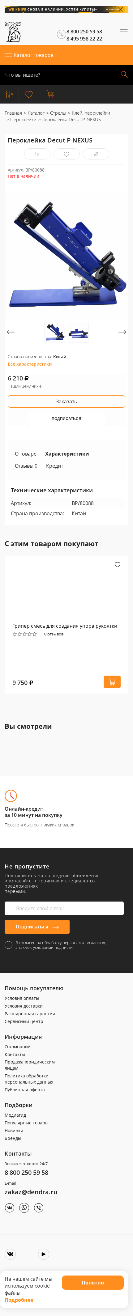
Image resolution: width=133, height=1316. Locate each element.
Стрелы (57, 113)
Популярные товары (27, 1123)
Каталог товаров (34, 55)
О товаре (25, 453)
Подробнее (19, 1300)
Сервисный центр (24, 1021)
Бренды (13, 1138)
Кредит (54, 465)
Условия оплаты (22, 998)
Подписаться (32, 926)
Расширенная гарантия (30, 1014)
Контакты (15, 1054)
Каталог (35, 113)
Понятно (93, 1282)
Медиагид (15, 1115)
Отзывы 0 (26, 465)
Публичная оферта (25, 1090)
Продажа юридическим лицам (30, 1065)
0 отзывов (53, 634)
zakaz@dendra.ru (31, 1192)
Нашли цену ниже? (25, 386)
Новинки (14, 1130)
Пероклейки (22, 119)
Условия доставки (24, 1006)
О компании (18, 1047)
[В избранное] (67, 154)
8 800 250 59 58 (26, 1172)
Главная (13, 113)
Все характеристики (30, 364)
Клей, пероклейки (90, 113)
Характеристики (67, 453)
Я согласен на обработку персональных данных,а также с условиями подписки (60, 945)
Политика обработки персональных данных (29, 1079)
